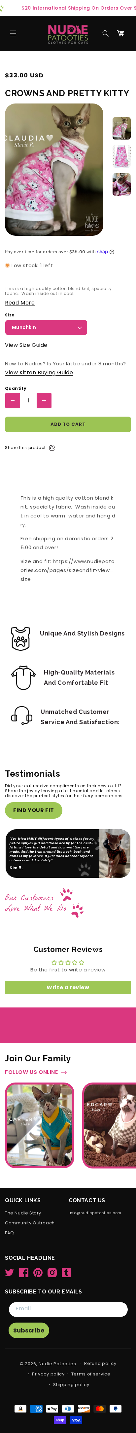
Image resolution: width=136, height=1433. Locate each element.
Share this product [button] (25, 447)
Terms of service (91, 1374)
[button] (13, 33)
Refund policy (100, 1363)
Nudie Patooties (57, 1364)
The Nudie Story (23, 1213)
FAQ (9, 1233)
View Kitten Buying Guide (39, 372)
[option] (121, 128)
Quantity (15, 388)
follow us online (31, 1072)
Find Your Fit (33, 810)
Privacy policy (48, 1374)
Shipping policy (71, 1384)
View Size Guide (26, 345)
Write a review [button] (68, 987)
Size (10, 315)
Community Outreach (30, 1223)
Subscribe (29, 1330)
